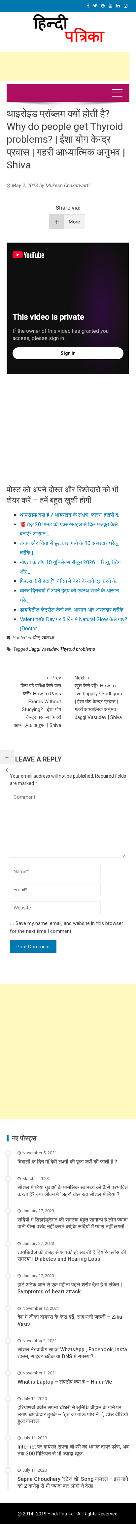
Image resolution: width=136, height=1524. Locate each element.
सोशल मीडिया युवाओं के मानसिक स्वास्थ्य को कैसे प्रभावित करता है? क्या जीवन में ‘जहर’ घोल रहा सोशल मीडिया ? (72, 1190)
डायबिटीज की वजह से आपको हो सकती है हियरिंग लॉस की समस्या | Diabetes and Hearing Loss (71, 1255)
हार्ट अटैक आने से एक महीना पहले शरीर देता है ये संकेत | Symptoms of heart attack (69, 1288)
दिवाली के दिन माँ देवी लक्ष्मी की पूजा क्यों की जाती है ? (67, 1162)
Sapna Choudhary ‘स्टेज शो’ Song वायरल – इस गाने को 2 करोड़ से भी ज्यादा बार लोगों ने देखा (72, 1482)
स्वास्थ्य (47, 637)
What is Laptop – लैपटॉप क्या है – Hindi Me (64, 1382)
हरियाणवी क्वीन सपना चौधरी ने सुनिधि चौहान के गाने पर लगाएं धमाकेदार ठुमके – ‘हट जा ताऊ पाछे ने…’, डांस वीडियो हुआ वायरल (72, 1414)
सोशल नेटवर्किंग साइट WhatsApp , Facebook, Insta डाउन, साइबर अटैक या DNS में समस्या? (72, 1353)
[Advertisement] (68, 1051)
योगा (35, 637)
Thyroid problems (77, 649)
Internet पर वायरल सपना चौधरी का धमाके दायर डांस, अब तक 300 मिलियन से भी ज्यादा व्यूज (73, 1450)
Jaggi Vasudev (43, 649)
